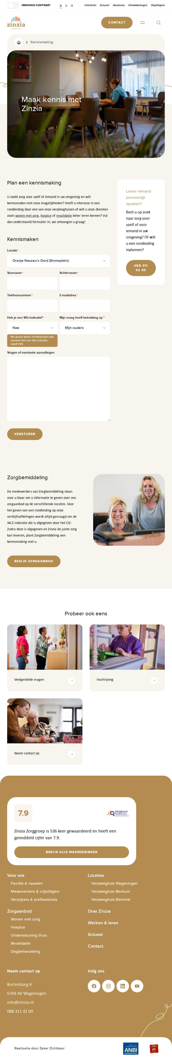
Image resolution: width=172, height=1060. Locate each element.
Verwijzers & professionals (34, 899)
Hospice (18, 927)
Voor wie (15, 875)
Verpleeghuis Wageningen (114, 883)
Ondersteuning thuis (29, 935)
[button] (29, 5)
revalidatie (64, 215)
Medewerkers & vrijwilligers (35, 891)
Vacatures (119, 5)
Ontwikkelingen (137, 5)
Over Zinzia (99, 911)
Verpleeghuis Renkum (110, 891)
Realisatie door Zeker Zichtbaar (39, 1048)
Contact (95, 946)
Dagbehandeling (25, 951)
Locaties (96, 875)
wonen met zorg (27, 215)
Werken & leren (103, 923)
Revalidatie (20, 943)
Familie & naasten (27, 883)
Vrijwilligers (158, 5)
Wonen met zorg (25, 919)
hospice (46, 215)
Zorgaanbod (19, 911)
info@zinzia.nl (20, 1002)
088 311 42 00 (20, 1011)
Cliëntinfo (90, 5)
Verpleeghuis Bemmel (110, 899)
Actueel (104, 5)
